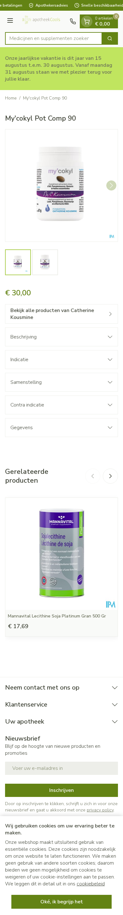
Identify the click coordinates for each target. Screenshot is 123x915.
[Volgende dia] (110, 476)
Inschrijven (61, 790)
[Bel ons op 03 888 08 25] (73, 21)
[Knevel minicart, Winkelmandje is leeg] (86, 21)
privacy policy (100, 810)
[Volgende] (111, 185)
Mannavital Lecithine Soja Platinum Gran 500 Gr (57, 616)
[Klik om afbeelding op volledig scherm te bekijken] (61, 185)
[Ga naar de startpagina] (42, 21)
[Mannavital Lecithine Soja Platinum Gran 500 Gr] (61, 554)
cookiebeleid (91, 883)
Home (11, 98)
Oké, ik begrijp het (61, 901)
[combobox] (53, 38)
